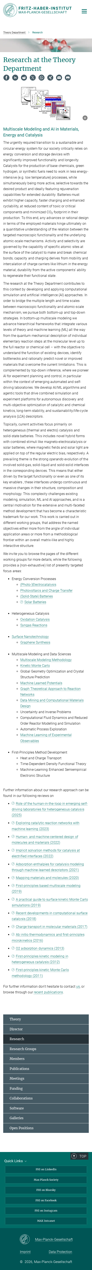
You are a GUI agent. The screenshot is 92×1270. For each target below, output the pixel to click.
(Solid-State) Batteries (36, 596)
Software (17, 1108)
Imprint (25, 1252)
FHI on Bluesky (46, 1190)
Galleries (17, 1118)
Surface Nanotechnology (30, 637)
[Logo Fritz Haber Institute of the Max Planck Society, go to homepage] (38, 10)
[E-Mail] (59, 77)
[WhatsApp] (41, 77)
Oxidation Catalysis (35, 619)
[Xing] (50, 77)
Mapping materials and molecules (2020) (47, 878)
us (78, 986)
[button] (85, 118)
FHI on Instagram (46, 1210)
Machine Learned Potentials (41, 683)
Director (16, 1029)
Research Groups (23, 1049)
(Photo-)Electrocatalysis (38, 585)
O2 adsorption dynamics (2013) (40, 948)
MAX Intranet (46, 1220)
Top (82, 1156)
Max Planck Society (46, 1179)
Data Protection (60, 1252)
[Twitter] (33, 77)
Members (17, 1059)
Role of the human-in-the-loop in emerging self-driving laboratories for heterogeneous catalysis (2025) (50, 809)
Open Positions (22, 1128)
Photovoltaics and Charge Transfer (46, 591)
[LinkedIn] (15, 77)
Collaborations (21, 1098)
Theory (15, 1019)
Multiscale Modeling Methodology (46, 660)
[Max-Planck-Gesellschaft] (27, 1239)
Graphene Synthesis (35, 642)
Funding (16, 1089)
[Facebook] (6, 77)
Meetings (17, 1079)
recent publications (48, 992)
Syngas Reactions (33, 625)
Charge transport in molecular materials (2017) (51, 927)
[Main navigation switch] (84, 11)
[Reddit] (24, 77)
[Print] (68, 77)
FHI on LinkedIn (46, 1169)
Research (17, 1039)
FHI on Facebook (46, 1200)
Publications (19, 1069)
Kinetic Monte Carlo (35, 666)
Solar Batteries (35, 602)
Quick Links (14, 1161)
